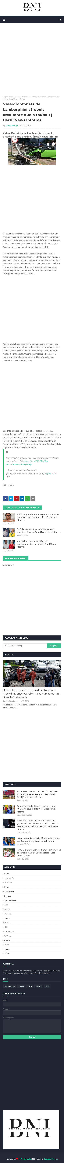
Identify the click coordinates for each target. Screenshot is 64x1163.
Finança (7, 909)
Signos (6, 949)
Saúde (6, 945)
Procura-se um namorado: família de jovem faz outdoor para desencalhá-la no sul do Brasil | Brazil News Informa (37, 794)
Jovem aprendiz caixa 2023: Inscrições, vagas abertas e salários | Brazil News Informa (38, 839)
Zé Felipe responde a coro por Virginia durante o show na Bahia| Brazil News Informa (38, 530)
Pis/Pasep (7, 936)
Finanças (7, 914)
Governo (7, 922)
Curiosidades (9, 891)
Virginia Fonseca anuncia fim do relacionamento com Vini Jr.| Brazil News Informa (36, 544)
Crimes (6, 887)
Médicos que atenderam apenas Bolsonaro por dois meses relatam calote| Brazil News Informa (38, 517)
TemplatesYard (26, 1159)
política (7, 940)
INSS (5, 927)
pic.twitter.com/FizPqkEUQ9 (19, 464)
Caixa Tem (8, 882)
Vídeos (6, 954)
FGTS (6, 905)
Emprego (7, 896)
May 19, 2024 (50, 473)
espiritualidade (10, 900)
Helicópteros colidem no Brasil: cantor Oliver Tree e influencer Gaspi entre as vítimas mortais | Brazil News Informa (32, 694)
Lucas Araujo (12, 125)
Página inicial (8, 97)
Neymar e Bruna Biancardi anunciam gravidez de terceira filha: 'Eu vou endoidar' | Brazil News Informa (39, 853)
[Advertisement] (32, 59)
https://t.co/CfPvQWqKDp (36, 461)
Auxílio (6, 874)
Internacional (9, 931)
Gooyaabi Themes (51, 1159)
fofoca (6, 918)
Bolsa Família (9, 878)
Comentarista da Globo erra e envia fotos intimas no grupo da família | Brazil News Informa (36, 809)
